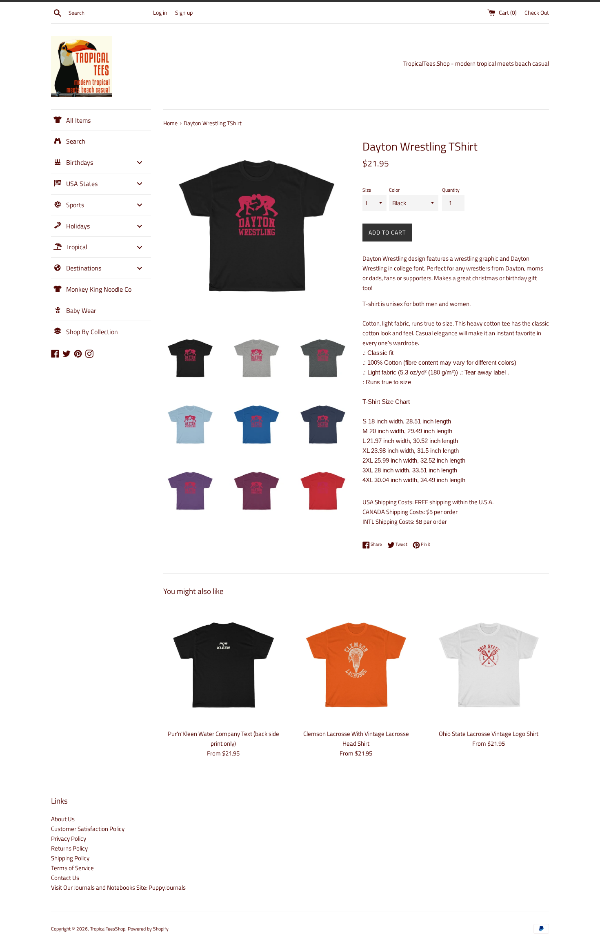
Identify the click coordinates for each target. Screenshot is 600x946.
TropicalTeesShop (107, 929)
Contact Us (65, 877)
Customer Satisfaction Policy (87, 828)
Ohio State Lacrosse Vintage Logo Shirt (488, 733)
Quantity (451, 190)
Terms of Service (72, 868)
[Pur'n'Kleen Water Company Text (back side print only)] (223, 665)
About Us (63, 819)
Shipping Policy (70, 858)
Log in (160, 13)
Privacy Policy (68, 838)
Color (394, 190)
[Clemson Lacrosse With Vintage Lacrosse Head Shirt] (356, 665)
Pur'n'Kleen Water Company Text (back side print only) (223, 738)
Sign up (184, 13)
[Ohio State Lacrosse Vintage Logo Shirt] (489, 665)
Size (366, 190)
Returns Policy (69, 848)
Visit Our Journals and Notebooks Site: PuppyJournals (118, 887)
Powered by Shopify (148, 929)
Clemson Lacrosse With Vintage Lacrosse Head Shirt (356, 738)
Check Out (536, 13)
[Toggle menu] (139, 162)
